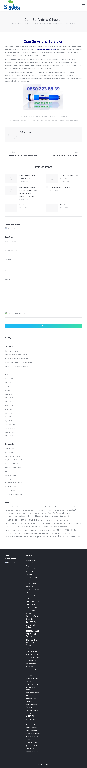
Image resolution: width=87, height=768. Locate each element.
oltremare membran (57, 523)
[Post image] (11, 178)
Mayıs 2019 (9, 398)
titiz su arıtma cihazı (14, 536)
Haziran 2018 (9, 432)
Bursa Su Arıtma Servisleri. (22, 519)
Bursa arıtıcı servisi (11, 351)
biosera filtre (10, 513)
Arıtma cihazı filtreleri (56, 507)
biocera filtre (26, 510)
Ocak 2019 (9, 405)
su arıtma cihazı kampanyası (13, 533)
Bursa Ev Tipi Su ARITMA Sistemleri (69, 176)
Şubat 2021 (9, 386)
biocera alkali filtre (16, 510)
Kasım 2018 (9, 413)
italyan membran (25, 523)
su (68, 526)
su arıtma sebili (51, 533)
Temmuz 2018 (10, 428)
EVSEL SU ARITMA (42, 116)
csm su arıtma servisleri (72, 120)
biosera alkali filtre (72, 510)
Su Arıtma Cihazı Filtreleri (13, 483)
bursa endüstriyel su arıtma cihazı (37, 513)
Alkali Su (63, 205)
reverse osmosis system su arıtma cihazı (38, 526)
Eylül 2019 (8, 394)
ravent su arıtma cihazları (72, 523)
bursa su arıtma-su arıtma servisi (16, 359)
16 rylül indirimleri (30, 507)
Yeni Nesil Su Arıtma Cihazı (14, 494)
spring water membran (60, 526)
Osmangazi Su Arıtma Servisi (15, 479)
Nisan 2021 (9, 379)
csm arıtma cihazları (33, 120)
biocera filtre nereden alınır (39, 510)
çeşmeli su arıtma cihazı (71, 536)
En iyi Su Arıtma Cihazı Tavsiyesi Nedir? (27, 176)
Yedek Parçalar (10, 490)
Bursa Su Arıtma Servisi (13, 456)
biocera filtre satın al (53, 510)
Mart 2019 (8, 402)
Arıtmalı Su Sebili (11, 452)
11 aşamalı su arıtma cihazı (15, 507)
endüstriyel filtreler (50, 520)
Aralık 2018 (9, 409)
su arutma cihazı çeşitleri (14, 530)
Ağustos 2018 (10, 424)
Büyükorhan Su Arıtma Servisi (60, 187)
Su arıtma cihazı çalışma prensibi (33, 533)
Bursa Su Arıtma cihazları (59, 513)
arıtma (45, 507)
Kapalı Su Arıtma (11, 475)
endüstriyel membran (63, 520)
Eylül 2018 (8, 421)
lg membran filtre (36, 523)
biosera (62, 510)
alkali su (39, 507)
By (53, 116)
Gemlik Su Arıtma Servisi (13, 467)
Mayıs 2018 (9, 436)
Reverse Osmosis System (14, 526)
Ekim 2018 (8, 417)
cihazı (42, 520)
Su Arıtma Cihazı (25, 205)
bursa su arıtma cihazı (20, 516)
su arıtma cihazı (66, 529)
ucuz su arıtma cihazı (30, 536)
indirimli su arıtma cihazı (13, 523)
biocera (8, 510)
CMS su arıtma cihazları (46, 49)
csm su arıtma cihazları (58, 120)
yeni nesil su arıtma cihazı (49, 536)
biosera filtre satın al (21, 513)
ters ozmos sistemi (64, 533)
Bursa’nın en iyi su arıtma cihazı (16, 355)
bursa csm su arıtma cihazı (20, 120)
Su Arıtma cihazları (48, 530)
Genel (7, 471)
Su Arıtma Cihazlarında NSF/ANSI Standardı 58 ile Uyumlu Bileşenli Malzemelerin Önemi (28, 191)
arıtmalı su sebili (70, 507)
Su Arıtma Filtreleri (11, 487)
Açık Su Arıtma (32, 116)
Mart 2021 (8, 383)
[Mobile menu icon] (83, 5)
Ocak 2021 (9, 390)
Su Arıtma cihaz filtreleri (32, 530)
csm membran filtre (45, 120)
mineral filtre (46, 523)
